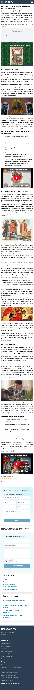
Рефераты (4, 659)
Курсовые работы (6, 654)
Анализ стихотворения (10, 586)
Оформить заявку (6, 643)
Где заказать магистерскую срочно (11, 667)
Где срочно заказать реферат (9, 677)
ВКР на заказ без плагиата (8, 670)
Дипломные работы (6, 651)
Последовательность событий (14, 36)
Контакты (4, 648)
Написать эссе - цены (7, 680)
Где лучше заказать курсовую (9, 672)
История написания (11, 32)
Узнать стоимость (6, 646)
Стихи (5, 579)
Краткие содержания (8, 10)
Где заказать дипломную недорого (10, 665)
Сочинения (6, 582)
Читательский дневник (10, 589)
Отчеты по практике (6, 656)
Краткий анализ (10, 39)
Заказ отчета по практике (8, 675)
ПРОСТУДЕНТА (8, 629)
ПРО (7, 2)
